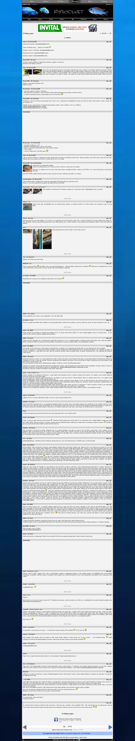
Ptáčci (61, 1)
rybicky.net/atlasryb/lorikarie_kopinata (92, 667)
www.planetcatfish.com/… (42, 44)
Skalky (90, 1)
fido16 (24, 395)
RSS (61, 739)
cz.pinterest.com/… (28, 587)
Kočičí (46, 1)
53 (71, 726)
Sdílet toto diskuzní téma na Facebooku (70, 719)
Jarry (24, 664)
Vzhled (77, 739)
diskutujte (87, 733)
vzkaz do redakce (72, 733)
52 (69, 726)
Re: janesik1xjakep (36, 163)
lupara (25, 41)
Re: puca (30, 218)
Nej (73, 19)
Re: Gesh (31, 401)
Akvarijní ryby (31, 22)
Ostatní (106, 19)
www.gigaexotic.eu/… (29, 499)
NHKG (24, 313)
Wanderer (25, 671)
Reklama (64, 739)
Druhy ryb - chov (41, 22)
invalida (26, 275)
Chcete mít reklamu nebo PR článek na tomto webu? (63, 737)
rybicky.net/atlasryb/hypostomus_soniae (34, 106)
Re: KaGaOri (31, 395)
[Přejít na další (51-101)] (105, 33)
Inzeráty (62, 19)
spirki (24, 330)
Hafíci (32, 1)
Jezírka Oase (83, 737)
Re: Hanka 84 (30, 257)
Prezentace (84, 19)
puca (24, 227)
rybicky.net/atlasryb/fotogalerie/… (32, 530)
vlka (24, 257)
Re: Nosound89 (32, 41)
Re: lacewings (35, 81)
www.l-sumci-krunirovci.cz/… (68, 656)
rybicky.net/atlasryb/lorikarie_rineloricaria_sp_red (74, 367)
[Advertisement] (67, 126)
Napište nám (69, 739)
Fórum (94, 19)
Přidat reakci (29, 33)
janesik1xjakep (27, 179)
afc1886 (26, 526)
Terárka (104, 1)
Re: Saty (33, 60)
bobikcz (25, 634)
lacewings (27, 89)
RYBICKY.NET (26, 4)
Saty (24, 67)
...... (66, 726)
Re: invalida (31, 313)
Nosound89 (26, 60)
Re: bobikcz (31, 627)
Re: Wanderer (31, 664)
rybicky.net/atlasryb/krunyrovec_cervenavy (35, 108)
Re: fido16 (32, 428)
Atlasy (40, 19)
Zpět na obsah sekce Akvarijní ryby (62, 730)
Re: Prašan (31, 695)
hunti (24, 595)
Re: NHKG (33, 275)
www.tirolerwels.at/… (29, 441)
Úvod (29, 19)
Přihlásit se (109, 4)
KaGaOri (25, 401)
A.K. (24, 438)
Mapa (74, 739)
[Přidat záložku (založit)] (23, 740)
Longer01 (25, 609)
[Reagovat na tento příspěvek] (107, 42)
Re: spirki (30, 338)
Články (51, 19)
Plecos (25, 202)
